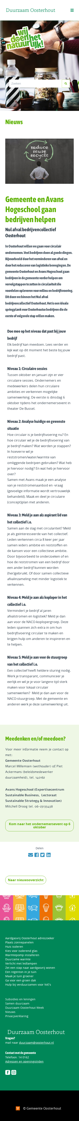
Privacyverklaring (16, 1016)
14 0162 (23, 1057)
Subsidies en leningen (20, 999)
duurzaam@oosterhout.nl (36, 1042)
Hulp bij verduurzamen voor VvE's (28, 984)
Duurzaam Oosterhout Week (24, 1008)
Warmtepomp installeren (22, 955)
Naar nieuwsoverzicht (26, 880)
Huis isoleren (14, 946)
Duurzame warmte (18, 959)
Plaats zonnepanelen (19, 942)
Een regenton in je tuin (20, 972)
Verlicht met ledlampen (21, 963)
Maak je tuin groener (19, 976)
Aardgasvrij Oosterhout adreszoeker (29, 938)
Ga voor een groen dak (20, 980)
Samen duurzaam (17, 1003)
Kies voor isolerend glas (21, 951)
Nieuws (10, 1012)
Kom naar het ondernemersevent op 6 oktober (39, 825)
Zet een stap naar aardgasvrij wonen (30, 968)
